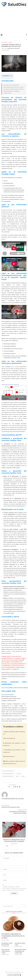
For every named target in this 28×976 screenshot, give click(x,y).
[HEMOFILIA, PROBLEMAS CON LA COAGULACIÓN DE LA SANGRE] (14, 830)
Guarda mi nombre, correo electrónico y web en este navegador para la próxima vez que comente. (15, 888)
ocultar (10, 75)
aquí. (4, 734)
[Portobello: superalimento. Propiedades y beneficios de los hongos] (14, 923)
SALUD (10, 42)
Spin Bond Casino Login (20, 944)
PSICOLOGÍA (4, 42)
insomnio (18, 773)
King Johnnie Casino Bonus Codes (6, 951)
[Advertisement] (14, 19)
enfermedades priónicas (8, 773)
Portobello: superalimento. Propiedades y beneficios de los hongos (13, 936)
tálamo (23, 776)
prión (17, 776)
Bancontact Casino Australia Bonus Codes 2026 (20, 951)
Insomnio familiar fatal (8, 776)
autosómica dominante (8, 770)
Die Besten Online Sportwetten (7, 944)
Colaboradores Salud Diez (13, 48)
